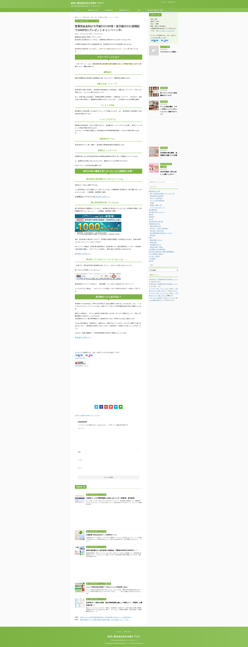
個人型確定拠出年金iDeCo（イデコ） (161, 233)
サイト (80, 468)
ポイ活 (151, 219)
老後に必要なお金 (155, 226)
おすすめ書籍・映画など (156, 254)
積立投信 (152, 235)
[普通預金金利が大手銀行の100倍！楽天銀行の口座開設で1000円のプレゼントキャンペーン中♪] (116, 407)
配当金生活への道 (93, 10)
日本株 (152, 203)
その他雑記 (152, 258)
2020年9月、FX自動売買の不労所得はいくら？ (163, 279)
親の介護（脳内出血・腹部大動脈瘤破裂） (155, 10)
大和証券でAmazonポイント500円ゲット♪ (101, 535)
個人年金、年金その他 (157, 231)
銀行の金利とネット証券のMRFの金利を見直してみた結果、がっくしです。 (105, 620)
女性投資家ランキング (81, 365)
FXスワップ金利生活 (156, 198)
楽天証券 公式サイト (102, 197)
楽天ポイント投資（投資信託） (159, 228)
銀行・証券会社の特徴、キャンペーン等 (88, 415)
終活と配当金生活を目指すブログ (87, 3)
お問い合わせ (171, 2)
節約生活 (151, 217)
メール (80, 460)
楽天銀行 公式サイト (83, 254)
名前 (79, 452)
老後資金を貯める (124, 10)
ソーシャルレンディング (157, 207)
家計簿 (151, 214)
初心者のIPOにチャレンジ (157, 212)
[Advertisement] (91, 387)
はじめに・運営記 (154, 256)
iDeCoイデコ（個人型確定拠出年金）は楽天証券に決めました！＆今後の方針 (105, 617)
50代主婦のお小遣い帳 (156, 221)
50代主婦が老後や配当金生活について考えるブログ (124, 640)
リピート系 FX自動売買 (157, 200)
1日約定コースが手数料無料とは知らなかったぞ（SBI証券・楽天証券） (111, 498)
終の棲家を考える (155, 244)
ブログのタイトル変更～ (168, 52)
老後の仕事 (153, 242)
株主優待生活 (108, 10)
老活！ (140, 10)
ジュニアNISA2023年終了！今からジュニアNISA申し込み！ (107, 587)
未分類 (151, 261)
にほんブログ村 (80, 358)
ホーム (78, 10)
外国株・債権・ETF (156, 205)
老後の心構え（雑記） (157, 247)
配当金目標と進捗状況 (157, 196)
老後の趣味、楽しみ (156, 240)
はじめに (163, 2)
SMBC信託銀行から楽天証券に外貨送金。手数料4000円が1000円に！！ (112, 550)
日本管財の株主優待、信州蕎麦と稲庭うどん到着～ (168, 155)
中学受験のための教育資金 (157, 249)
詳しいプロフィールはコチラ (166, 31)
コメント (81, 428)
